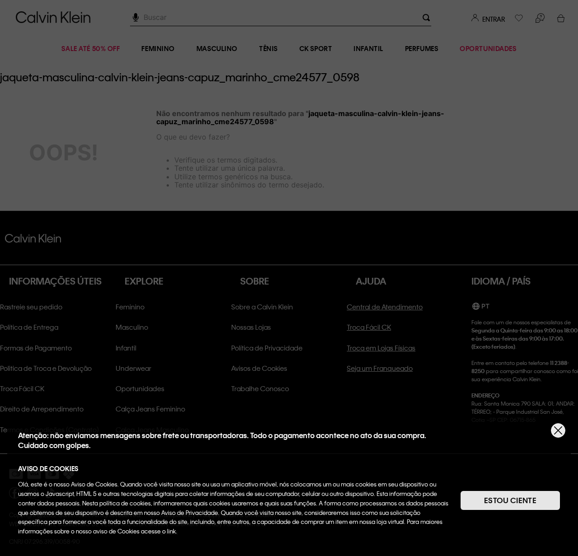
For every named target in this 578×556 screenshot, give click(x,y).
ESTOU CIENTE (510, 500)
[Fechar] (558, 430)
